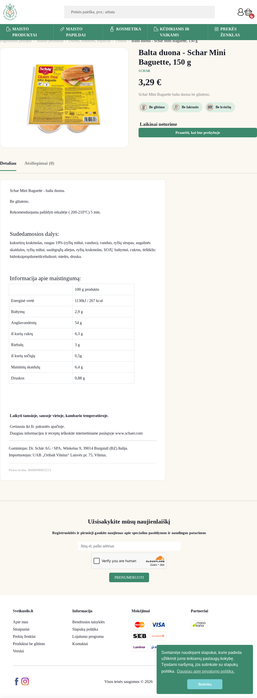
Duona (121, 41)
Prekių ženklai (24, 636)
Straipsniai (21, 629)
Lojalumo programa (88, 636)
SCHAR (144, 71)
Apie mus (20, 622)
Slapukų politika (85, 629)
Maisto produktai (50, 41)
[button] (248, 12)
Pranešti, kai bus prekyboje (197, 133)
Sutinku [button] (205, 684)
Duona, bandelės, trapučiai (90, 41)
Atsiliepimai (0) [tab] (39, 163)
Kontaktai (80, 644)
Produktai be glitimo (29, 644)
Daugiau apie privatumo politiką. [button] (205, 671)
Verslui (18, 651)
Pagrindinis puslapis (16, 41)
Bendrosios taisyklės (88, 622)
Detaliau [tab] (8, 163)
